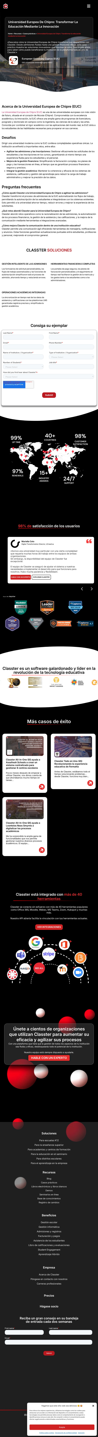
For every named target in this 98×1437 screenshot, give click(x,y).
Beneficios (49, 1215)
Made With (6, 596)
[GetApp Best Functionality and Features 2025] (36, 623)
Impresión (81, 1433)
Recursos (17, 34)
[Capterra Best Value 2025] (75, 607)
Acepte (62, 1427)
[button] (93, 1406)
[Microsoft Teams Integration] (24, 950)
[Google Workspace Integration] (43, 938)
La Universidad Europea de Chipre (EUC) (22, 112)
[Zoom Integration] (74, 967)
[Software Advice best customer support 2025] (12, 623)
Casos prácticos (29, 34)
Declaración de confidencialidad (66, 1433)
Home (10, 34)
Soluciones (49, 1133)
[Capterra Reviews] (85, 624)
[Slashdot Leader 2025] (21, 607)
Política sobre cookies (46, 1433)
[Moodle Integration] (67, 965)
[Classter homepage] (5, 6)
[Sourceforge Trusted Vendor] (61, 624)
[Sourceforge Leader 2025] (47, 607)
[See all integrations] (86, 955)
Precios (49, 1295)
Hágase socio (49, 1306)
